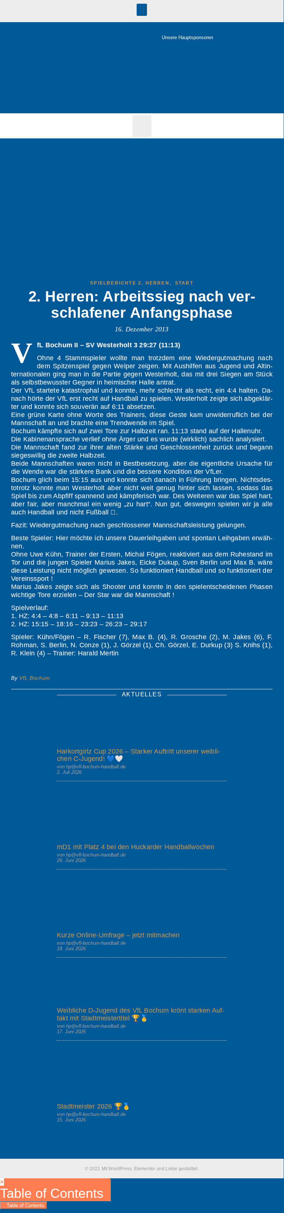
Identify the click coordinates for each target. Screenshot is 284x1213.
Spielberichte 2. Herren (130, 283)
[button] (142, 10)
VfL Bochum (34, 678)
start (184, 283)
